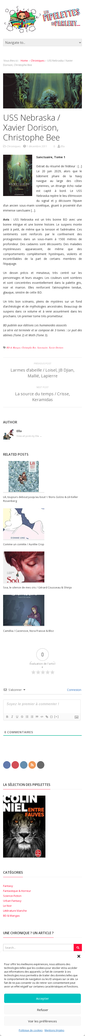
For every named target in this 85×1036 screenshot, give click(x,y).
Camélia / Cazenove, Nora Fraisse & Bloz (28, 631)
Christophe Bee (29, 347)
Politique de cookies (30, 1030)
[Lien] (46, 716)
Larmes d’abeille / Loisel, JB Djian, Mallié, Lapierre (42, 373)
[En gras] (7, 716)
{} (51, 716)
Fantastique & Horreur (17, 891)
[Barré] (21, 716)
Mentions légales (54, 1030)
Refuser (42, 1010)
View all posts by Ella (29, 435)
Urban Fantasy (12, 901)
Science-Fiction (12, 896)
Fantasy (8, 886)
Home (24, 60)
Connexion (73, 690)
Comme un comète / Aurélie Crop (23, 544)
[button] (79, 956)
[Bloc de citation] (36, 716)
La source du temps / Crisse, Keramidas (42, 396)
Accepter (42, 998)
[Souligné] (16, 716)
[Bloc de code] (41, 716)
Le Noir (7, 906)
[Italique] (11, 716)
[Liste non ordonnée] (31, 716)
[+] (56, 716)
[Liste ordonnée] (26, 716)
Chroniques (37, 60)
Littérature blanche (15, 910)
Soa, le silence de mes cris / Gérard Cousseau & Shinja (37, 587)
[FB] (7, 764)
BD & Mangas (13, 347)
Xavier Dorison (56, 347)
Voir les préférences (42, 1021)
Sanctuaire (42, 347)
